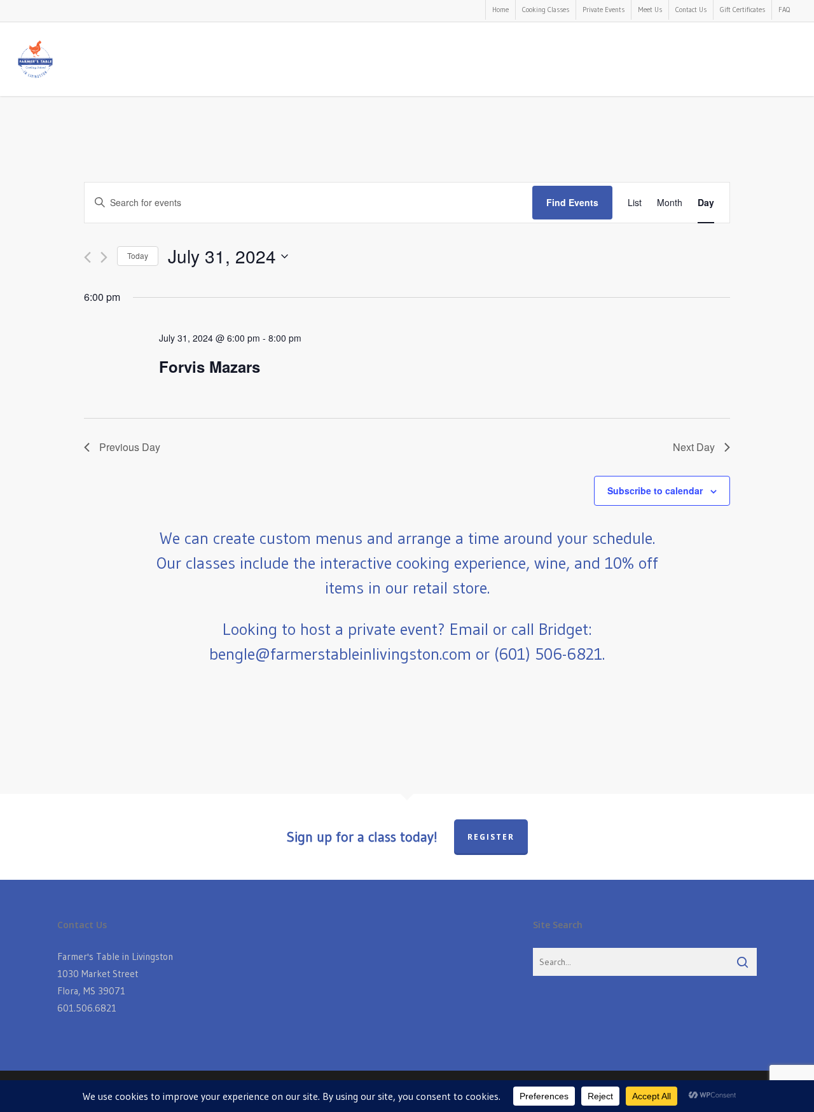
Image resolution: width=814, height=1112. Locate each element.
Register (490, 836)
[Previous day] (87, 257)
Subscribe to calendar (655, 490)
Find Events (572, 202)
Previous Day (129, 447)
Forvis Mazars (209, 366)
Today (137, 255)
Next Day (694, 447)
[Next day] (103, 257)
